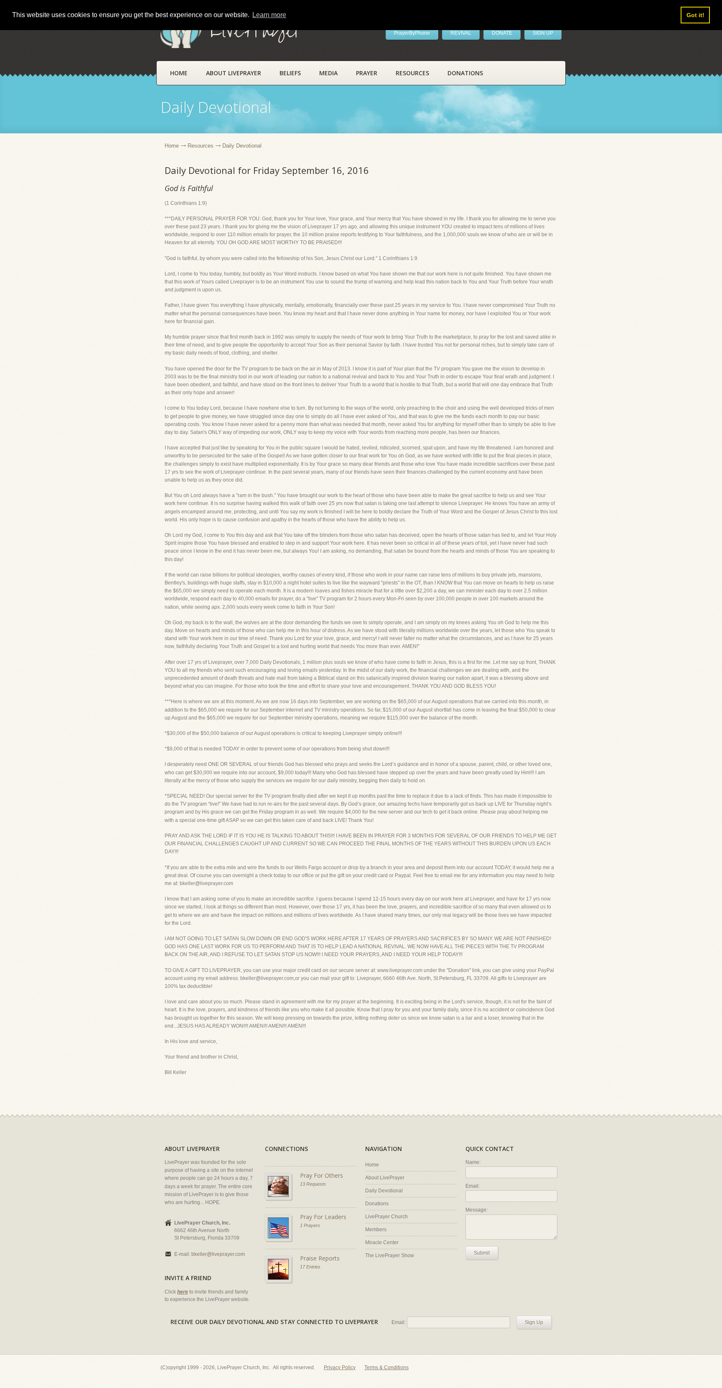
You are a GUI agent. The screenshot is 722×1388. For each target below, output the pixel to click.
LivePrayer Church (386, 1217)
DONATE (502, 33)
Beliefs (290, 73)
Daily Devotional (384, 1191)
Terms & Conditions (386, 1367)
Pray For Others (321, 1175)
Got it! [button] (695, 15)
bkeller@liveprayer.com (218, 1254)
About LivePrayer (233, 73)
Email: (472, 1186)
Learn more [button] (269, 14)
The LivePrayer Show (389, 1255)
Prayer (366, 73)
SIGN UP (543, 33)
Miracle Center (382, 1242)
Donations (465, 73)
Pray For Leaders (323, 1217)
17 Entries (310, 1266)
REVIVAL (460, 33)
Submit (482, 1253)
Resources (412, 73)
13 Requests (313, 1183)
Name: (472, 1162)
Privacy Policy (340, 1367)
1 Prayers (310, 1225)
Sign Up (534, 1322)
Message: (476, 1210)
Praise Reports (320, 1258)
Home (179, 73)
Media (328, 73)
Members (375, 1229)
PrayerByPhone (412, 33)
